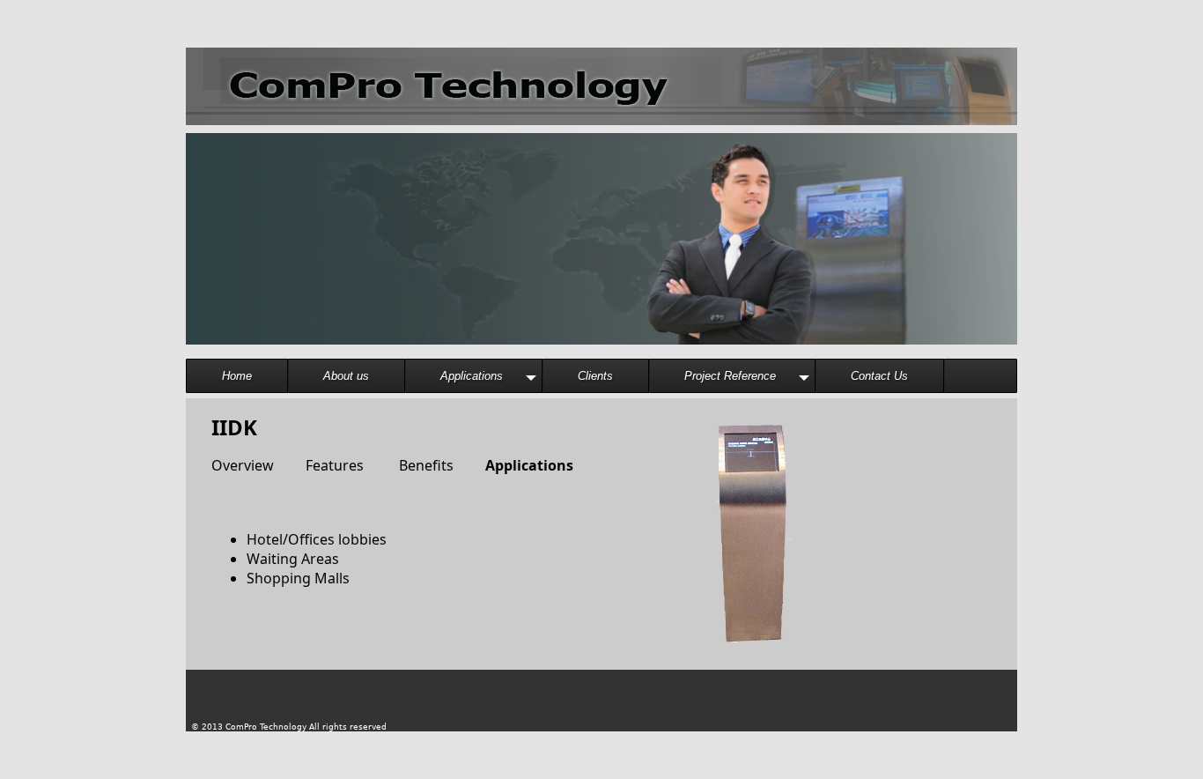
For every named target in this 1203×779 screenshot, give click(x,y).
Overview (242, 465)
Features (326, 465)
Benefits (414, 465)
